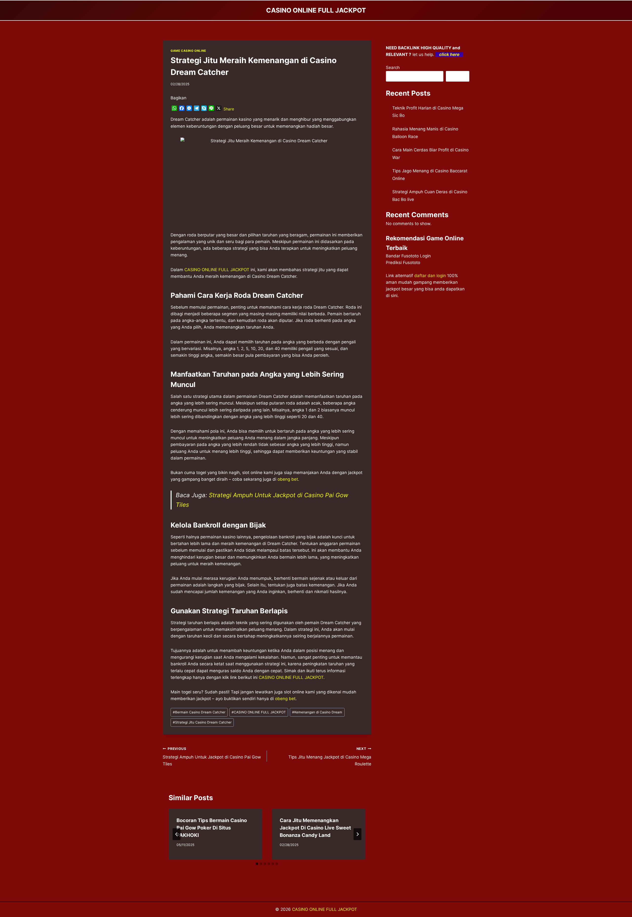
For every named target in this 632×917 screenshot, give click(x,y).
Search (393, 67)
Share (228, 108)
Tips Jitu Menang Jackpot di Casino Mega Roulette (329, 756)
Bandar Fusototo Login (408, 255)
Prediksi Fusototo (403, 262)
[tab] (257, 864)
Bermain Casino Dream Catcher (199, 712)
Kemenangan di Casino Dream (317, 712)
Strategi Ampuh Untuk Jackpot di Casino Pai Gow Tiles (212, 756)
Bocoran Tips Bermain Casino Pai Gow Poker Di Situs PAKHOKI (212, 827)
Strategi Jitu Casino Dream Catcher (202, 722)
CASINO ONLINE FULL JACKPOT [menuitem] (216, 269)
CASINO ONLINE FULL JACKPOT (259, 712)
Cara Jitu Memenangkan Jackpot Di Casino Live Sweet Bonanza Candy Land (315, 827)
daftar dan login (430, 275)
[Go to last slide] (176, 834)
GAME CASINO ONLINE (188, 51)
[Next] (357, 834)
